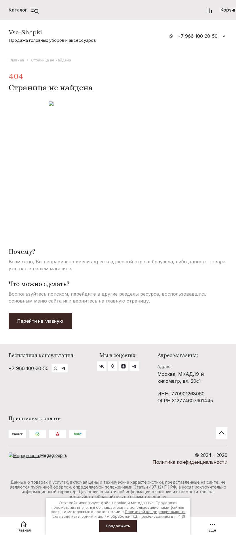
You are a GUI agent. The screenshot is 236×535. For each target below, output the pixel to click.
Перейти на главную (40, 321)
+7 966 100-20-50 (198, 36)
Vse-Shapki (25, 32)
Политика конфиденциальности (190, 462)
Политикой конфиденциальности (155, 511)
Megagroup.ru (53, 455)
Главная (16, 60)
